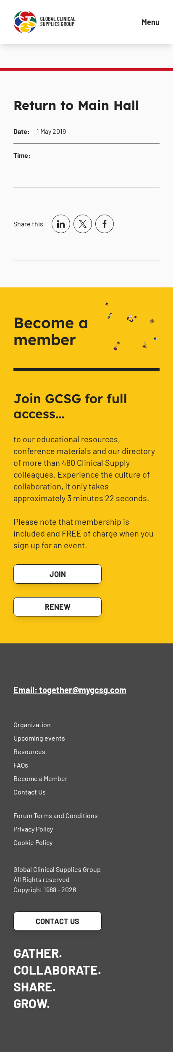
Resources (29, 751)
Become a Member (40, 778)
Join (58, 574)
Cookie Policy (32, 842)
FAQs (20, 765)
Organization (32, 724)
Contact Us (29, 792)
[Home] (44, 22)
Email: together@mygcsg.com (69, 690)
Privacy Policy (33, 829)
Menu (151, 22)
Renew (58, 606)
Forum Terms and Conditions (55, 815)
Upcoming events (39, 738)
